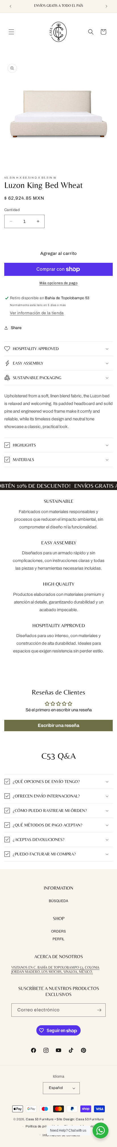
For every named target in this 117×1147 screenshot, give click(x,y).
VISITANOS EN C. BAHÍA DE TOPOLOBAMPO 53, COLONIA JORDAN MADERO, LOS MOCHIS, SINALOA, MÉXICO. (55, 970)
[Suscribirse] (99, 1010)
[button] (11, 32)
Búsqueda (58, 900)
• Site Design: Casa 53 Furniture (79, 1119)
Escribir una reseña (58, 725)
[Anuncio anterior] (10, 6)
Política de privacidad (42, 1126)
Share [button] (16, 328)
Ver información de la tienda (37, 313)
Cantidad (12, 210)
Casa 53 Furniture (40, 1119)
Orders (58, 931)
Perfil (58, 938)
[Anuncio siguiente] (106, 6)
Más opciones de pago (58, 283)
